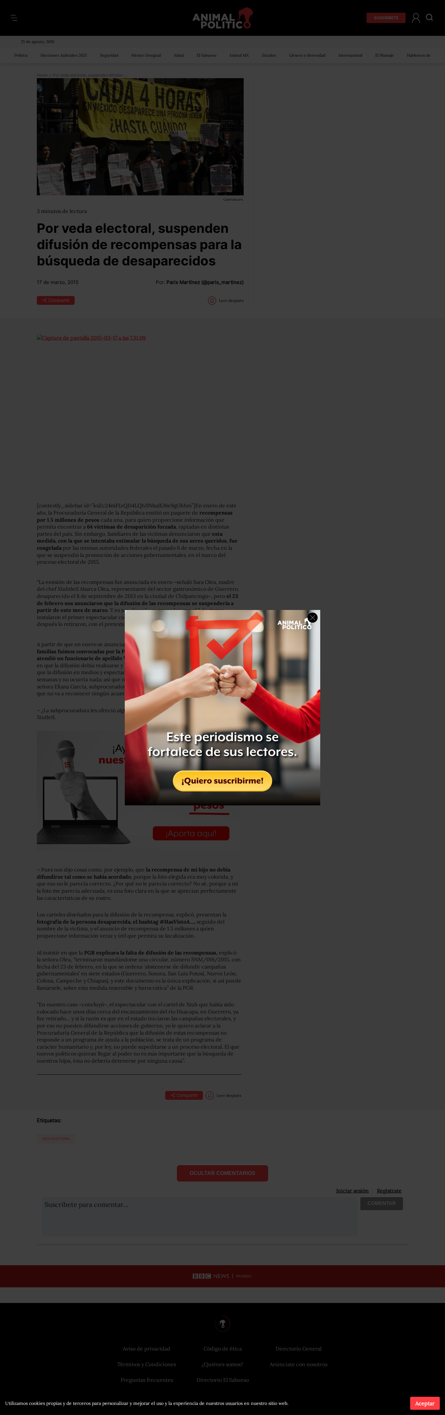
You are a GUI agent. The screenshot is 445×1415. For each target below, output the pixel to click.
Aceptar (425, 1403)
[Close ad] (313, 618)
